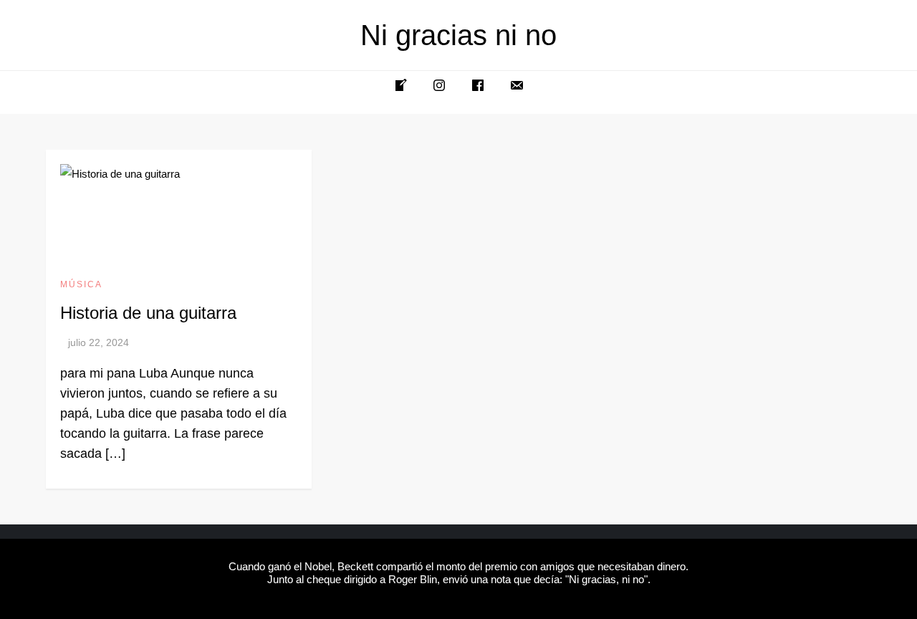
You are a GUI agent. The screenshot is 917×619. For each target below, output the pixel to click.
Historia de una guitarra (148, 312)
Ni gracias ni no (458, 35)
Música (81, 284)
